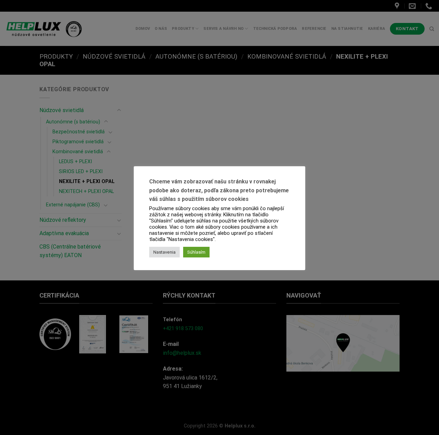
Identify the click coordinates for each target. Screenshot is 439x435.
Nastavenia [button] (164, 252)
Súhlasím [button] (196, 252)
